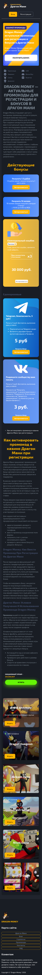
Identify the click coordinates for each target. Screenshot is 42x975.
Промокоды (21, 942)
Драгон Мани (21, 933)
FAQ (21, 948)
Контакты (21, 945)
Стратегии (21, 939)
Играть (21, 58)
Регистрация (25, 14)
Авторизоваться (21, 187)
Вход (13, 14)
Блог (21, 936)
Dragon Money (9, 921)
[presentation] (6, 63)
